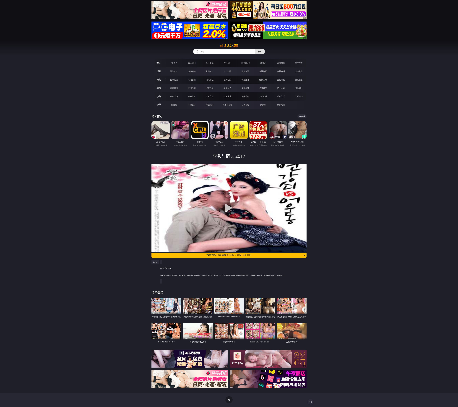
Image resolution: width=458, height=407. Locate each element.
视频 (158, 71)
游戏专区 (227, 63)
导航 (158, 104)
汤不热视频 (227, 105)
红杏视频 (245, 105)
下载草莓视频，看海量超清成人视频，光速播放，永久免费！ (229, 255)
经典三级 (263, 79)
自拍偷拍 (192, 71)
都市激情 (174, 96)
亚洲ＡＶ (174, 71)
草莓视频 (209, 105)
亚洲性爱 (174, 79)
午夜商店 (192, 105)
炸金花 (263, 63)
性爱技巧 (299, 96)
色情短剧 (281, 105)
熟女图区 (281, 88)
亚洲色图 (192, 88)
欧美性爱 (227, 79)
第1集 (155, 262)
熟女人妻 (245, 71)
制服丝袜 (245, 79)
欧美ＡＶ (209, 71)
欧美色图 (209, 88)
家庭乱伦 (192, 96)
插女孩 (174, 105)
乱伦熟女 (281, 79)
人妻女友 (209, 96)
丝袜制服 (263, 71)
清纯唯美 (263, 88)
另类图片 (299, 88)
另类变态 (299, 79)
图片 (158, 88)
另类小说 (263, 96)
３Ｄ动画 (227, 71)
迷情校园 (245, 96)
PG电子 (174, 63)
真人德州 (192, 63)
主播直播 (281, 71)
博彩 (158, 63)
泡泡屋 (263, 105)
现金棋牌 (281, 63)
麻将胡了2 (245, 63)
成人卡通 (209, 79)
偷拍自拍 (192, 79)
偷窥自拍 (174, 88)
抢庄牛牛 (299, 63)
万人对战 (209, 63)
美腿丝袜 (245, 88)
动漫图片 (227, 88)
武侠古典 (227, 96)
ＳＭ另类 (299, 71)
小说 (158, 96)
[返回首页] (310, 402)
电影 (158, 79)
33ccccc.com (229, 45)
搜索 (260, 51)
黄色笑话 (281, 96)
